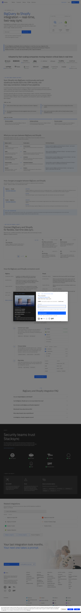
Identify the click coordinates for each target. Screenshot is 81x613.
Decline (70, 609)
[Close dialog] (66, 293)
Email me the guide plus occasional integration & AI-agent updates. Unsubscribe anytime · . (52, 310)
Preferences (64, 609)
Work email (40, 304)
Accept (77, 609)
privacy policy (42, 310)
